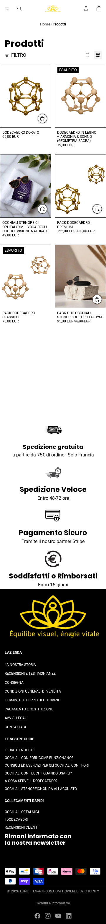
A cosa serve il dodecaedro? (31, 781)
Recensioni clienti (21, 827)
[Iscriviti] (95, 856)
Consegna (14, 682)
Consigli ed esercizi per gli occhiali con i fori (47, 765)
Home (45, 24)
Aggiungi (47, 118)
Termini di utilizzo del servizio (32, 700)
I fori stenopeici (19, 750)
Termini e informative (53, 903)
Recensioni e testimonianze (30, 673)
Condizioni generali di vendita (33, 691)
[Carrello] (98, 8)
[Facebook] (37, 915)
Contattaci (15, 727)
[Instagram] (47, 915)
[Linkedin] (68, 915)
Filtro (18, 55)
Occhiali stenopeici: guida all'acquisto (41, 788)
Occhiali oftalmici (22, 812)
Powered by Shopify (80, 891)
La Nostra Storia (20, 664)
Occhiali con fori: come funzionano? (39, 758)
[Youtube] (58, 915)
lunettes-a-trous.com (40, 891)
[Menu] (7, 9)
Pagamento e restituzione (29, 709)
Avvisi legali (16, 718)
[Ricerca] (19, 8)
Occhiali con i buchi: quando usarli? (38, 773)
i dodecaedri (16, 819)
